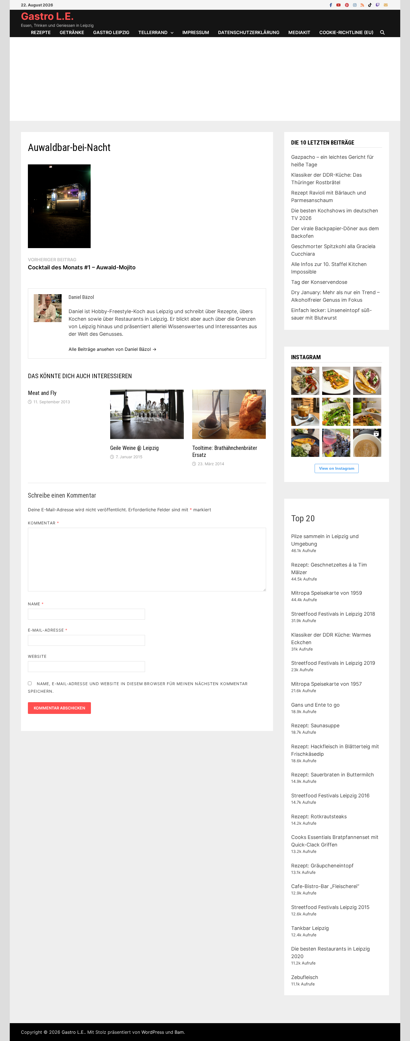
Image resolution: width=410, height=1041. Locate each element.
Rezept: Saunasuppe (315, 725)
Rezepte (41, 32)
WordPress (152, 1032)
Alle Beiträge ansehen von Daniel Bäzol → (112, 349)
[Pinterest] (348, 5)
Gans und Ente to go (315, 705)
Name (36, 603)
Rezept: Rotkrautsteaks (319, 816)
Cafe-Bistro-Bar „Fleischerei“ (325, 886)
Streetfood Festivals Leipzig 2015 (330, 907)
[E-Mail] (385, 5)
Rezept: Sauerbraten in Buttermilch (332, 775)
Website (37, 656)
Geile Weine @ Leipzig (134, 448)
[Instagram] (355, 5)
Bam (179, 1032)
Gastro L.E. (47, 16)
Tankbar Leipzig (310, 928)
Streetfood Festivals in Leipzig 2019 (333, 663)
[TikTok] (370, 5)
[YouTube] (339, 5)
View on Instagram (336, 468)
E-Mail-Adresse (47, 630)
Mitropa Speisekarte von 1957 (326, 684)
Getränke (72, 32)
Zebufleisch (304, 977)
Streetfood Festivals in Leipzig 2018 (333, 614)
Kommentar (43, 522)
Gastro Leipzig (111, 32)
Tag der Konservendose (319, 282)
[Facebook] (331, 5)
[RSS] (363, 5)
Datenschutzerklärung (248, 32)
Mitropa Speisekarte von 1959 (326, 593)
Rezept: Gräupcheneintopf (322, 866)
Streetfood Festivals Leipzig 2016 (330, 795)
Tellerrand (153, 32)
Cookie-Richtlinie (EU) (346, 32)
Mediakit (299, 32)
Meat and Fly (42, 393)
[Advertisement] (205, 79)
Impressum (195, 32)
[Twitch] (378, 5)
